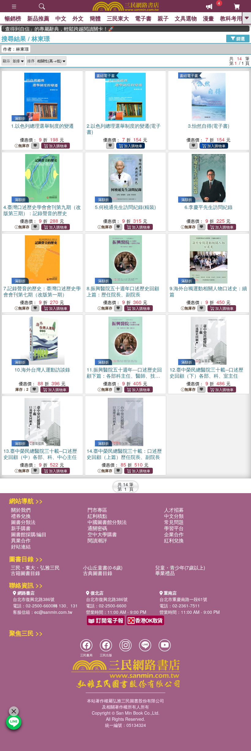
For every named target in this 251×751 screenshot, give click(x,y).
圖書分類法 (23, 522)
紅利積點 (97, 515)
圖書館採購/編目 (29, 534)
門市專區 (97, 509)
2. (124, 128)
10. (42, 369)
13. (40, 453)
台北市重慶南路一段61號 (183, 599)
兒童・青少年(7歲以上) (180, 567)
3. (208, 125)
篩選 (240, 38)
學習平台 (174, 528)
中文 (60, 18)
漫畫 (208, 18)
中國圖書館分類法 (107, 522)
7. (42, 291)
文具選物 (186, 18)
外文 (78, 18)
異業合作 (21, 540)
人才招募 (174, 509)
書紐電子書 (105, 75)
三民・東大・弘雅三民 (35, 567)
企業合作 (174, 534)
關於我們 (21, 509)
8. (123, 291)
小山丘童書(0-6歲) (102, 567)
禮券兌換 (21, 515)
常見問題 (174, 522)
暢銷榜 (13, 18)
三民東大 (118, 18)
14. (124, 453)
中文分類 (174, 515)
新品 (38, 18)
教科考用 (231, 18)
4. (42, 210)
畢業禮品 (165, 573)
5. (125, 207)
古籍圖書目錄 (25, 573)
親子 (163, 18)
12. (206, 372)
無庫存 (23, 145)
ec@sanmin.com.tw (53, 612)
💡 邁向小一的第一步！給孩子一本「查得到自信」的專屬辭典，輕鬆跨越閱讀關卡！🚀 (52, 29)
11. (124, 375)
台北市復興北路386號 (33, 599)
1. (42, 125)
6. (209, 207)
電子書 (143, 18)
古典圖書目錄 (97, 573)
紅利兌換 (174, 540)
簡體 (95, 18)
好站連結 (21, 546)
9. (208, 291)
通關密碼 (97, 528)
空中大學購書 (102, 534)
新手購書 (21, 528)
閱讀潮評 (97, 540)
